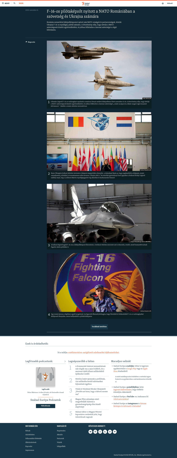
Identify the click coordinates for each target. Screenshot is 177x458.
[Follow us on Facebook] (95, 432)
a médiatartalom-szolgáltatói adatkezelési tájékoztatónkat (93, 353)
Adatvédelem (30, 435)
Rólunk (27, 431)
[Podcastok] (163, 3)
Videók (59, 442)
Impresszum (29, 450)
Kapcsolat (28, 446)
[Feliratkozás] (115, 432)
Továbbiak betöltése (99, 327)
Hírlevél (169, 3)
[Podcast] (110, 432)
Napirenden (61, 431)
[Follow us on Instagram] (100, 432)
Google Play (131, 369)
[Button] (30, 43)
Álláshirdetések (30, 442)
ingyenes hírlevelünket (122, 390)
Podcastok (60, 439)
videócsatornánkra (120, 399)
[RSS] (105, 432)
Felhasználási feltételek (33, 439)
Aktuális (60, 435)
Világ (21, 3)
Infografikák (61, 446)
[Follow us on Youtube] (90, 432)
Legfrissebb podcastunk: (39, 361)
